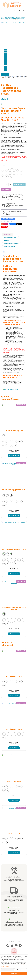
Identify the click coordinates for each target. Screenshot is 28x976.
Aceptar (14, 973)
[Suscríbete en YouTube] (16, 945)
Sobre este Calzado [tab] (9, 246)
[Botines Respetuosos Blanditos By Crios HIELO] (14, 35)
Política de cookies (10, 965)
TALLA (3, 165)
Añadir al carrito (19, 184)
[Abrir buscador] (19, 10)
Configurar (20, 970)
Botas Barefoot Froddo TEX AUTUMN (14, 549)
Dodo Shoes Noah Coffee (14, 677)
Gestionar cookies (5, 966)
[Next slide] (7, 74)
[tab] (5, 49)
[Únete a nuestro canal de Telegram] (20, 945)
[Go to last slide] (3, 74)
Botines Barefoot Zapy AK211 (14, 431)
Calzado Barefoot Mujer (10, 18)
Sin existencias (14, 695)
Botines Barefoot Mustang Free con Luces (14, 489)
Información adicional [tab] (10, 237)
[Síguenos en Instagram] (12, 945)
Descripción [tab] (7, 234)
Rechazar (7, 970)
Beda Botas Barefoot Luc (14, 834)
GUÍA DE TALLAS (6, 189)
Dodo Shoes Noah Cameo (14, 729)
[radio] (2, 169)
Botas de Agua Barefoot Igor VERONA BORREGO (14, 608)
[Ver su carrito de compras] (15, 10)
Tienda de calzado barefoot (9, 17)
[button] (2, 77)
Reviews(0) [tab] (7, 240)
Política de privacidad (20, 965)
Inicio (2, 17)
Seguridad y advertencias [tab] (11, 243)
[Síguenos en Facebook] (8, 945)
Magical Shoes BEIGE (14, 781)
